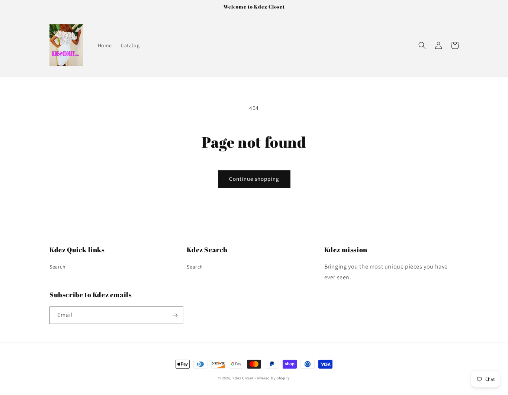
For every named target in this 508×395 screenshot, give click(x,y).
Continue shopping (254, 178)
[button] (422, 45)
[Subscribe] (175, 315)
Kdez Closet (243, 378)
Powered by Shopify (272, 378)
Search (57, 266)
